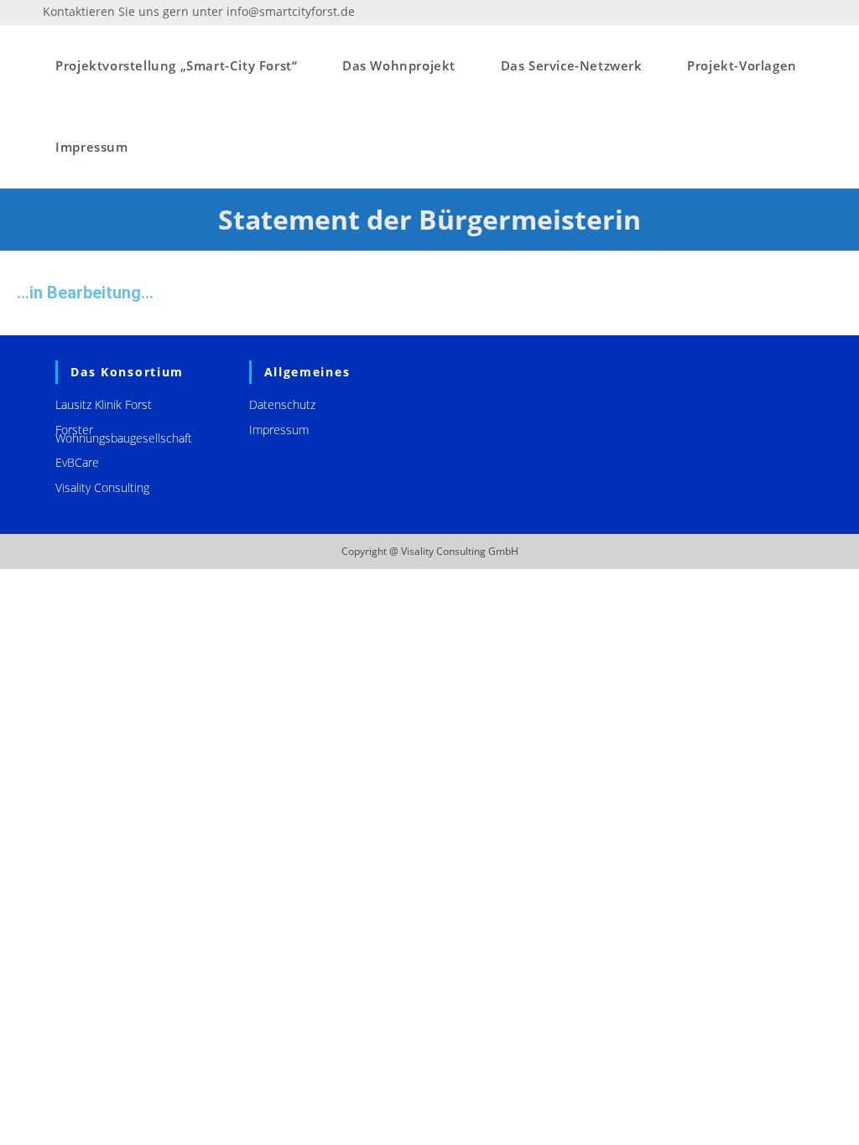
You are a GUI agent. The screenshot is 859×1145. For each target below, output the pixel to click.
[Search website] (158, 147)
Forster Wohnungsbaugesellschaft (123, 434)
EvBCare (77, 462)
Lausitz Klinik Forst (103, 404)
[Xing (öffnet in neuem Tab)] (809, 11)
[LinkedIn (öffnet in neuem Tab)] (792, 11)
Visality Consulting (102, 487)
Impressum (279, 430)
